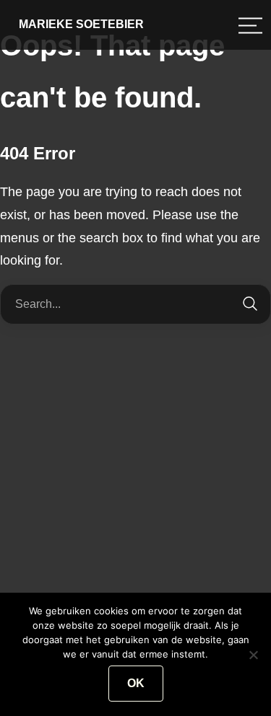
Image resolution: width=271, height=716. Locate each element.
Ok (136, 683)
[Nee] (253, 655)
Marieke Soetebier (81, 24)
